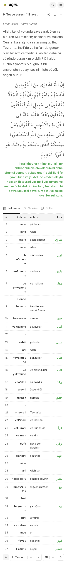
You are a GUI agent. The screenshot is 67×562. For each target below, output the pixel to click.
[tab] (11, 208)
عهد (59, 455)
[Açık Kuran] (10, 5)
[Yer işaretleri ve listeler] (55, 14)
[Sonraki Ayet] (61, 557)
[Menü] (60, 5)
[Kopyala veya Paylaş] (49, 14)
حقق (59, 397)
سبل (59, 342)
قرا (60, 428)
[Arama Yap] (52, 5)
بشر (59, 478)
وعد (59, 382)
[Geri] (6, 557)
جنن (59, 318)
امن (59, 255)
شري (58, 239)
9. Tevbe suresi (13, 14)
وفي (59, 443)
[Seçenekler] (61, 14)
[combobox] (12, 557)
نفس (59, 271)
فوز (59, 540)
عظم (58, 549)
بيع (60, 487)
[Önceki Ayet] (39, 557)
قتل (59, 326)
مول (59, 283)
